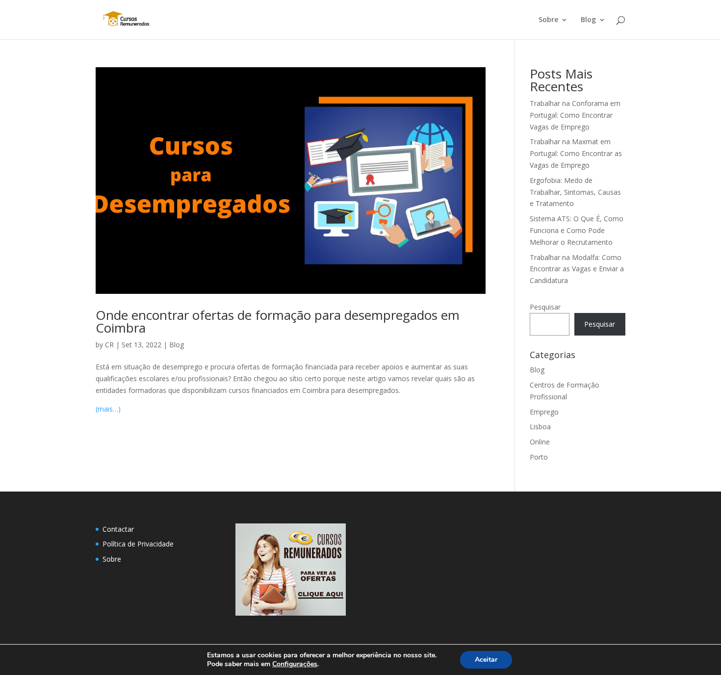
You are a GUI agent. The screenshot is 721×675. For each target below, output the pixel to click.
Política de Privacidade (138, 543)
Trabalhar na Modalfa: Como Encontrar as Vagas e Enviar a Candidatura (577, 269)
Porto (539, 457)
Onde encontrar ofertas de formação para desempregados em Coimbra (278, 321)
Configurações (294, 664)
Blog (588, 20)
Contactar (118, 529)
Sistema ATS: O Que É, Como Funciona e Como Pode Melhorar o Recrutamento (576, 230)
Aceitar (486, 659)
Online (540, 441)
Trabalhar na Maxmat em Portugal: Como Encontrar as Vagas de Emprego (576, 153)
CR (109, 344)
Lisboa (540, 426)
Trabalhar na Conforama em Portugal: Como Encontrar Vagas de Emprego (575, 115)
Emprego (544, 411)
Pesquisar (545, 307)
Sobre (548, 20)
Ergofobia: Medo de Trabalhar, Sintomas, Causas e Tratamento (575, 192)
